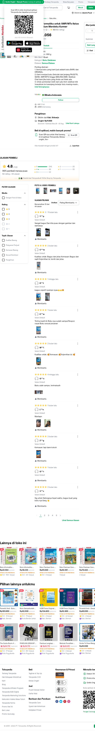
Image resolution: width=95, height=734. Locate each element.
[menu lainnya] (77, 212)
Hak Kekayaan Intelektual (11, 677)
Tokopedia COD (35, 677)
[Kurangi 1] (87, 30)
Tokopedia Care (35, 703)
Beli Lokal (6, 710)
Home (2, 18)
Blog (4, 684)
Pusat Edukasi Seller (37, 690)
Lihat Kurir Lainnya (72, 123)
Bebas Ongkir (34, 681)
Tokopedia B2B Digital (10, 692)
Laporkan (75, 146)
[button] (83, 13)
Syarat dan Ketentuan (37, 706)
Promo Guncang (8, 714)
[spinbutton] (92, 31)
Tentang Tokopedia (52, 2)
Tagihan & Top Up (35, 673)
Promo (80, 2)
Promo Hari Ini (7, 707)
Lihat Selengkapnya (42, 87)
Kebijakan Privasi (35, 710)
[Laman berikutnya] (60, 515)
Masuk (80, 7)
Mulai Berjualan (68, 2)
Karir (3, 681)
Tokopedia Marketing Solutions (14, 696)
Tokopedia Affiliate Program (12, 688)
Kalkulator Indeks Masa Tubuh (13, 699)
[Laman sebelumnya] (36, 515)
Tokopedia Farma (8, 703)
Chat (91, 51)
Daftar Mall (33, 694)
